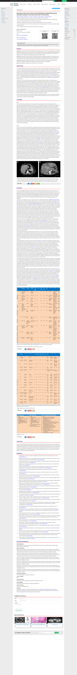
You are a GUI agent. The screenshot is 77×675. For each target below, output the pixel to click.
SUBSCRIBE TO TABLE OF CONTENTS (23, 632)
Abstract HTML (67, 10)
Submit (64, 0)
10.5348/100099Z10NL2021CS (23, 39)
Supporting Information (5, 18)
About (24, 4)
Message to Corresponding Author (22, 35)
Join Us (58, 4)
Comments (3, 21)
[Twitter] (30, 183)
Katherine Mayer (42, 16)
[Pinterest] (32, 183)
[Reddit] (37, 183)
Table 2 (40, 221)
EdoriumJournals (16, 4)
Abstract (3, 11)
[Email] (35, 183)
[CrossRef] (39, 459)
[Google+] (33, 183)
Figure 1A (42, 107)
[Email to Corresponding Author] (22, 16)
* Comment (16, 602)
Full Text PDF (67, 11)
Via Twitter (66, 25)
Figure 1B (55, 132)
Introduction (3, 12)
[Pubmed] (42, 459)
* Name (15, 598)
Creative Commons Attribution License (46, 589)
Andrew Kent (26, 16)
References (3, 19)
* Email (15, 600)
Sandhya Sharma (48, 16)
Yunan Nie (31, 16)
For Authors (29, 4)
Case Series (3, 14)
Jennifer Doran (35, 16)
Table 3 (39, 240)
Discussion (3, 15)
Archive (34, 4)
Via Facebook (67, 24)
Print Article (66, 18)
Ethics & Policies (52, 4)
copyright (23, 591)
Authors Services (44, 4)
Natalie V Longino (19, 16)
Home (21, 4)
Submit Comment (18, 610)
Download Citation (67, 15)
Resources (64, 4)
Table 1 (47, 199)
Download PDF (67, 14)
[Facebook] (28, 183)
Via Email (66, 22)
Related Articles (4, 22)
